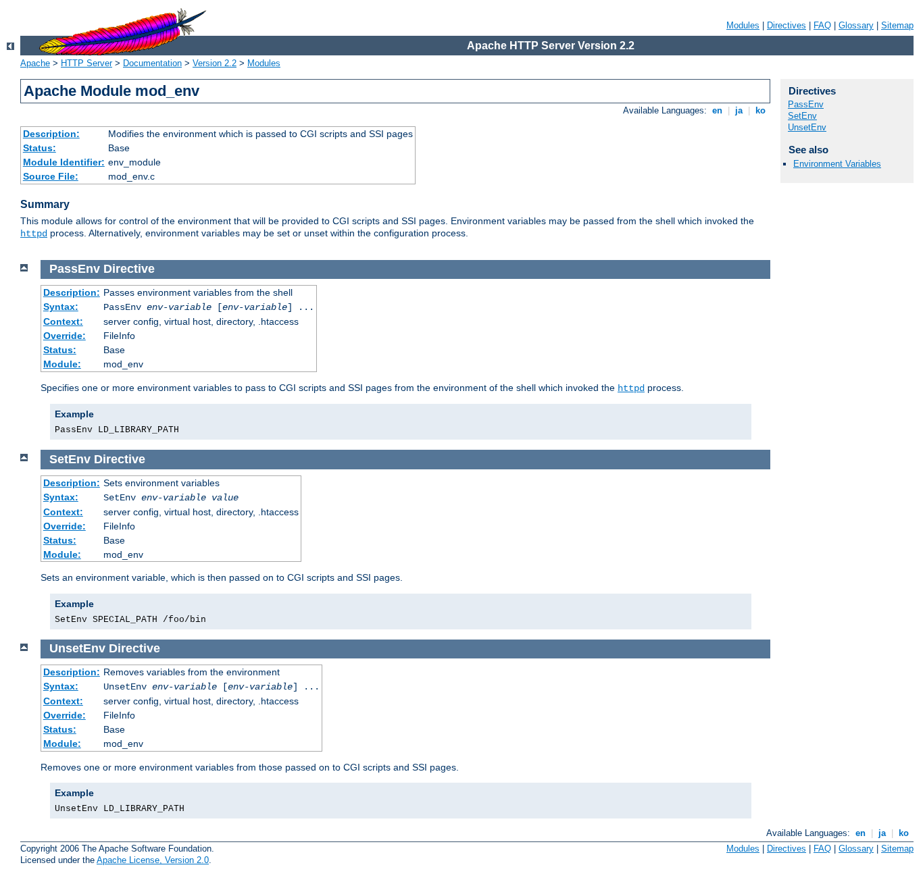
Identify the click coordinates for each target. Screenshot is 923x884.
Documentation (152, 63)
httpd (33, 233)
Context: (63, 321)
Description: (51, 133)
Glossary (856, 25)
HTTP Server (86, 63)
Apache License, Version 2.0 (153, 860)
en (717, 110)
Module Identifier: (64, 162)
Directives (786, 25)
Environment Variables (837, 164)
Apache (35, 63)
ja (738, 110)
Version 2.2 (214, 63)
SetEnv (802, 116)
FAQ (822, 25)
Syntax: (60, 306)
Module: (62, 364)
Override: (64, 335)
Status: (39, 147)
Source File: (50, 176)
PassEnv (806, 104)
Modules (742, 25)
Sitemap (897, 25)
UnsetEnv (807, 127)
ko (760, 110)
